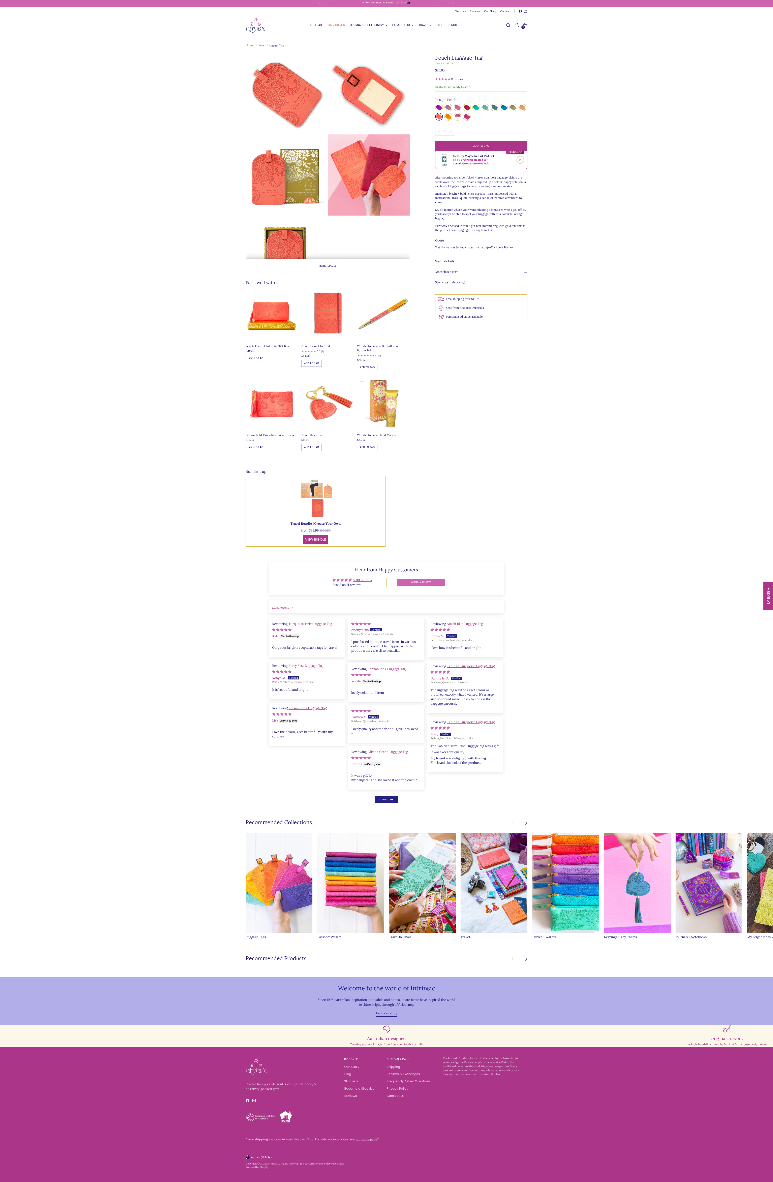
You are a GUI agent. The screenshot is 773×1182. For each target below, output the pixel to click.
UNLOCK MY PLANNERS (422, 643)
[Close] (452, 529)
